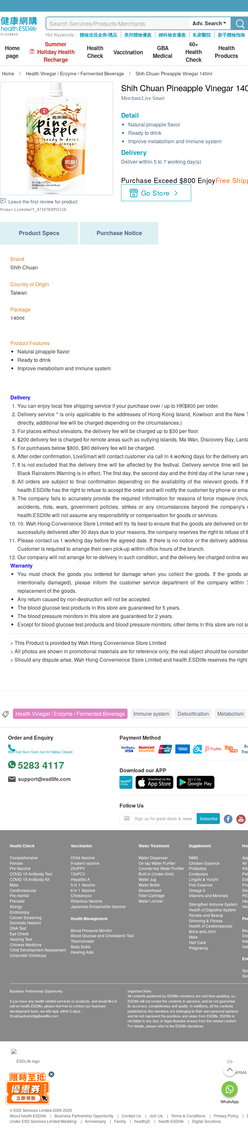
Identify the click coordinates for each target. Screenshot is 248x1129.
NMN (193, 857)
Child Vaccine (83, 857)
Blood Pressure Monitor (91, 930)
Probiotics (197, 868)
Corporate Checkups (28, 955)
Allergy (16, 906)
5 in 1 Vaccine (83, 884)
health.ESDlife (171, 1121)
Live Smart (153, 98)
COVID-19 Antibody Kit (29, 879)
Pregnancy (198, 947)
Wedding (69, 1121)
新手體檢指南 (231, 34)
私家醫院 (202, 34)
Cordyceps (198, 873)
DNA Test (18, 928)
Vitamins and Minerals (208, 895)
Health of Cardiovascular (210, 925)
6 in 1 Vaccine (83, 890)
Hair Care (197, 942)
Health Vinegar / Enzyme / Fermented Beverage (70, 713)
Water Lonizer (151, 901)
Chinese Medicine (26, 944)
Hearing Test (21, 939)
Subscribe (209, 818)
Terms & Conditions (188, 1115)
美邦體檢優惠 (137, 34)
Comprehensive (24, 857)
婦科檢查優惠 (172, 34)
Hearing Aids (82, 952)
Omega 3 (197, 890)
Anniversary (95, 1121)
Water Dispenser (153, 857)
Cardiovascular (23, 890)
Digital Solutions (206, 1121)
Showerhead (150, 890)
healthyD (142, 1121)
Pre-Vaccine (20, 868)
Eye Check (19, 933)
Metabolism (230, 713)
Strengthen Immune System (213, 904)
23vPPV (78, 868)
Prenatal (17, 901)
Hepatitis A (80, 879)
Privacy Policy (226, 1115)
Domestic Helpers (25, 922)
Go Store (155, 193)
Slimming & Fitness (205, 920)
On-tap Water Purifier (157, 863)
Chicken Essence (204, 863)
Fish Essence (200, 884)
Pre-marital (19, 895)
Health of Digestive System (212, 909)
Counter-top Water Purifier (161, 868)
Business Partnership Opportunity (84, 1115)
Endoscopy (19, 912)
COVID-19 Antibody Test (31, 873)
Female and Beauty (206, 915)
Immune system (151, 713)
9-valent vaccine (85, 863)
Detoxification (193, 713)
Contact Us (131, 1115)
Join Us (156, 1115)
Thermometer (82, 941)
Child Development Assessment (38, 949)
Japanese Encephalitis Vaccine (98, 906)
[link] (25, 1060)
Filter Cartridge (152, 895)
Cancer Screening (26, 917)
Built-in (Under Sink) (156, 873)
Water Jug (147, 879)
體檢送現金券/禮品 (98, 34)
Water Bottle (149, 884)
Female (16, 863)
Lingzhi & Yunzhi (203, 879)
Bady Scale (81, 946)
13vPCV (78, 873)
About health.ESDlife (28, 1115)
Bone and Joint (202, 931)
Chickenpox (81, 895)
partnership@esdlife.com (38, 1015)
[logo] (19, 36)
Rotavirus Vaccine (86, 901)
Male (14, 884)
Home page (12, 52)
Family (120, 1121)
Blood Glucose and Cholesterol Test (102, 935)
